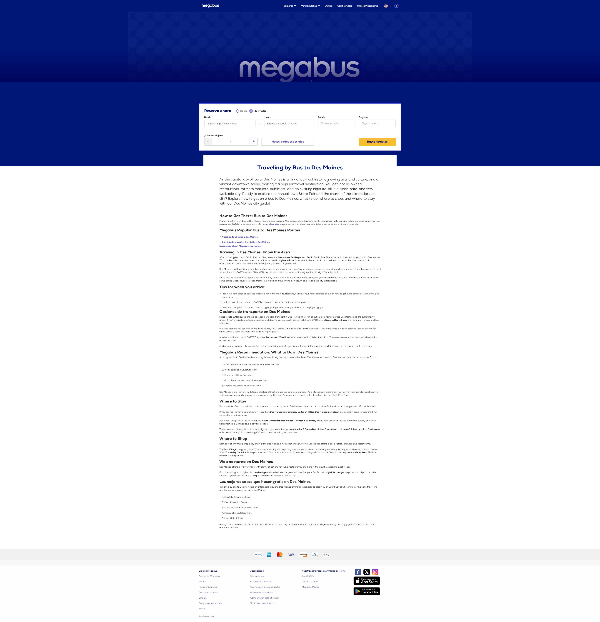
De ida (243, 111)
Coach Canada (310, 581)
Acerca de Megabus (209, 576)
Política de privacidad (261, 592)
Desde (207, 117)
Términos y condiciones (262, 603)
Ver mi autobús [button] (309, 6)
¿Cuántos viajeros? (214, 135)
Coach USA (308, 576)
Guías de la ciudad (208, 592)
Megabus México (310, 587)
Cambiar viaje (344, 6)
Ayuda (328, 6)
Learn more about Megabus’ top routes (240, 246)
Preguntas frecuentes (210, 603)
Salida (321, 117)
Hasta (268, 117)
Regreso (363, 117)
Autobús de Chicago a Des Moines (240, 237)
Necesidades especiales (288, 141)
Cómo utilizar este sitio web (264, 598)
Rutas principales (208, 587)
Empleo (203, 598)
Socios (202, 608)
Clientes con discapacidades (265, 587)
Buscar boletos (377, 141)
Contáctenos (257, 576)
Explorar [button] (288, 6)
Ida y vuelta (260, 111)
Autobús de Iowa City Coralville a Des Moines (246, 242)
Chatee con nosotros (261, 581)
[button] (387, 6)
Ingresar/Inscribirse (367, 6)
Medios (202, 581)
